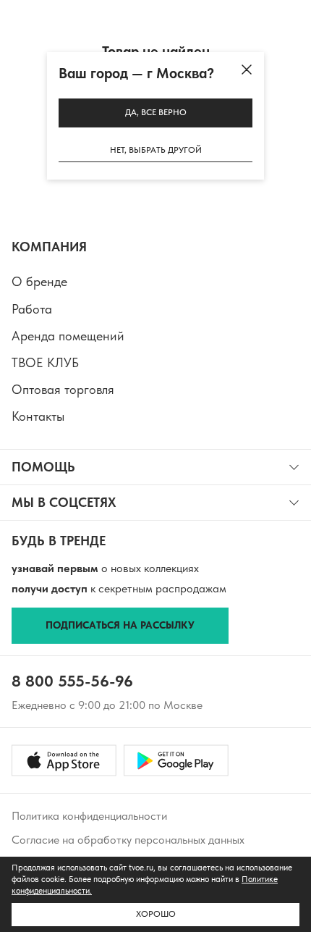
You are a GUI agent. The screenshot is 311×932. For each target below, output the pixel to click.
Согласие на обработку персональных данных (128, 840)
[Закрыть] (246, 69)
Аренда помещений (68, 335)
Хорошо (156, 914)
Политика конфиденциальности (89, 816)
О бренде (39, 281)
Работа (32, 308)
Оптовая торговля (63, 389)
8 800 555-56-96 (72, 680)
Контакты (38, 416)
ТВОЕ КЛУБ (45, 362)
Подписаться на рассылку (120, 625)
